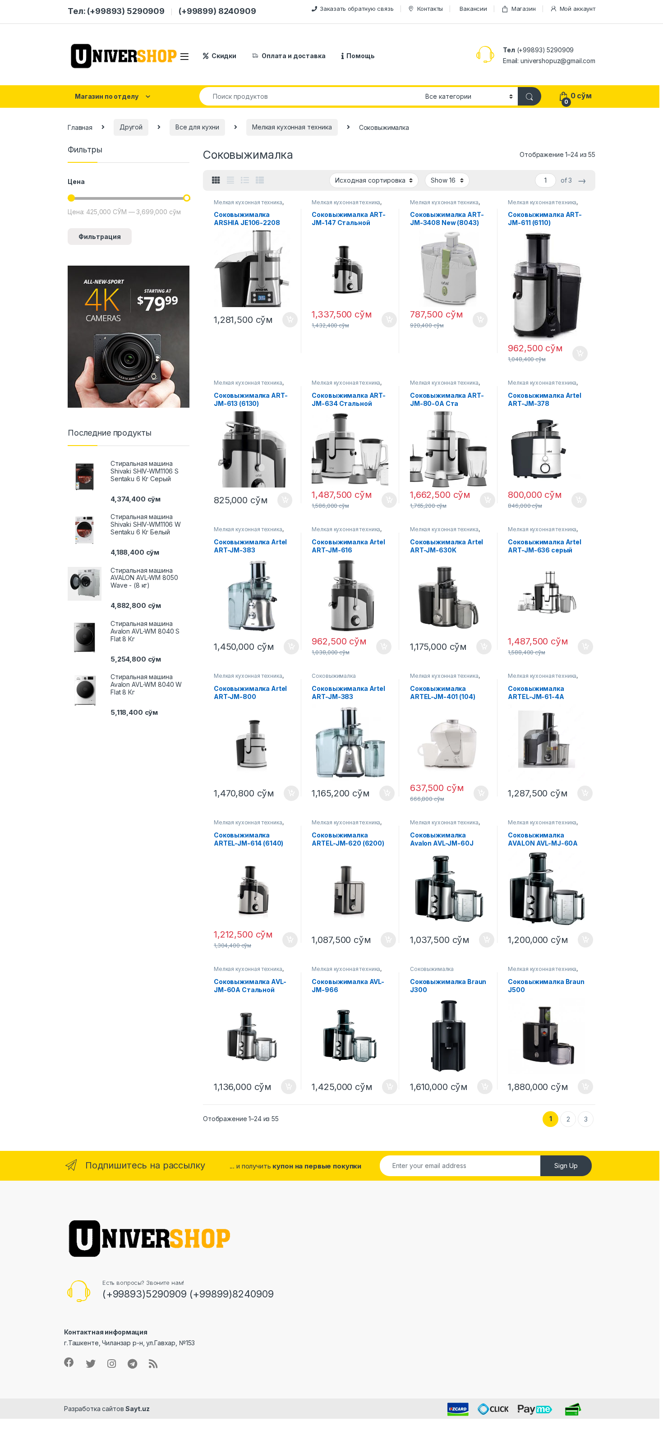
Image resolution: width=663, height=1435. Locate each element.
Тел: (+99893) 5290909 (116, 11)
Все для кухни (197, 127)
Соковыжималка (333, 675)
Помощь (360, 56)
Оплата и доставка (294, 56)
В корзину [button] (285, 319)
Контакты (430, 8)
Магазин (523, 8)
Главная (80, 127)
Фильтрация (99, 236)
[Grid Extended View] (230, 180)
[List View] (245, 180)
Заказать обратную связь (357, 8)
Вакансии (473, 8)
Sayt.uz (137, 1408)
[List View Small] (260, 180)
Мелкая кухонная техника (292, 127)
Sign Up (566, 1165)
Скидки (224, 56)
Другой (131, 127)
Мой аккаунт (577, 8)
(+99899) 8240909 (217, 11)
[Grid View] (216, 180)
